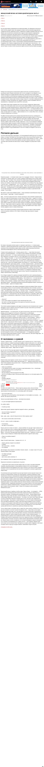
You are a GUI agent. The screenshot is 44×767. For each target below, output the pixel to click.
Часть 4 (3, 26)
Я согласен (7, 384)
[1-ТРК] (22, 69)
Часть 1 (3, 18)
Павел (3, 15)
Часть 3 (3, 23)
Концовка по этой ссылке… (7, 527)
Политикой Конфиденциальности (18, 382)
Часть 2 (3, 20)
